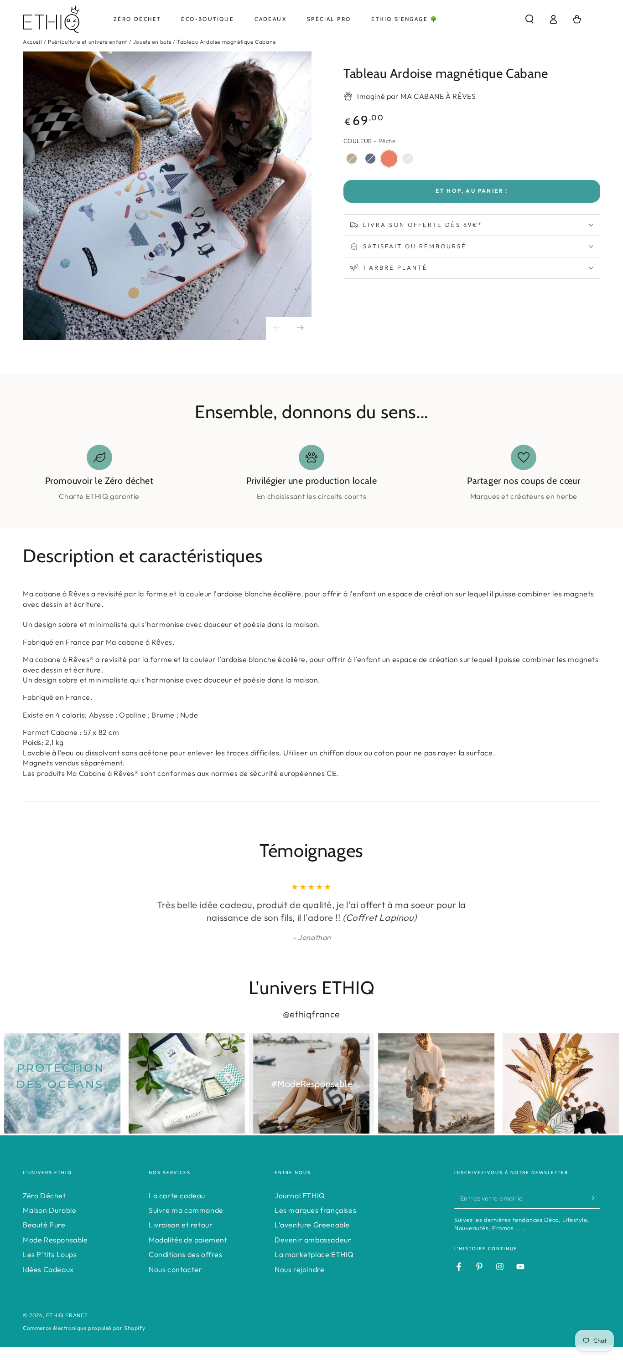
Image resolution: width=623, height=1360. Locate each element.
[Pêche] (389, 158)
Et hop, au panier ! (472, 190)
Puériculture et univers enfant (87, 41)
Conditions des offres (186, 1254)
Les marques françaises (315, 1210)
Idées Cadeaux (48, 1269)
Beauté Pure (44, 1224)
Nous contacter (175, 1269)
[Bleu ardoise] (370, 158)
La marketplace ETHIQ (314, 1254)
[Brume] (408, 158)
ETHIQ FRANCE (67, 1315)
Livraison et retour (181, 1224)
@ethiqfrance (311, 1014)
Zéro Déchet (44, 1195)
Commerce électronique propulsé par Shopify (84, 1327)
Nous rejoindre (299, 1269)
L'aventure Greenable (312, 1224)
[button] (529, 19)
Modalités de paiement (188, 1239)
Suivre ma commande (186, 1210)
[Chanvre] (351, 158)
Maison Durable (49, 1210)
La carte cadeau (177, 1195)
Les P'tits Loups (50, 1254)
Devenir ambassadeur (313, 1239)
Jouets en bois (152, 41)
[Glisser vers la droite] (300, 328)
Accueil (32, 41)
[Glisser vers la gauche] (277, 328)
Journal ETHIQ (300, 1195)
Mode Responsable (55, 1239)
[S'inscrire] (595, 1198)
